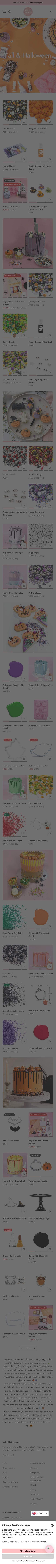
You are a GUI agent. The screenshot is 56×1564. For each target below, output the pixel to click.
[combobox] (40, 1513)
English (40, 1513)
